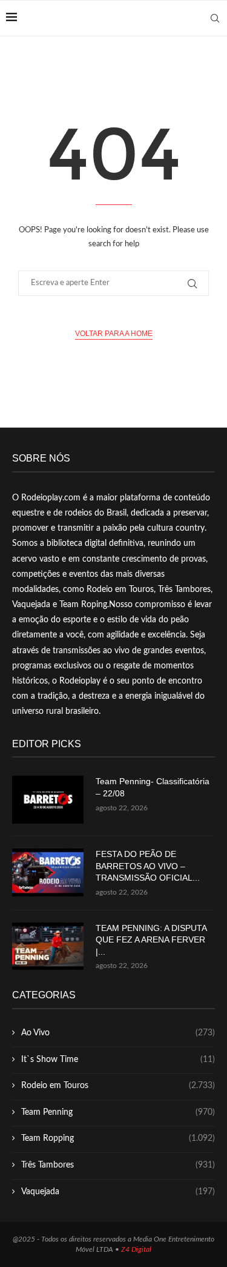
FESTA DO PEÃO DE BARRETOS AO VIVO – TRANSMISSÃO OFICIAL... (148, 865)
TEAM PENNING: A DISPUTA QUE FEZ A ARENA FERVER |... (151, 939)
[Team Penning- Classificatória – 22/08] (48, 800)
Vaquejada (118, 1192)
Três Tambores (118, 1165)
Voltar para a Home (114, 333)
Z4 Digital (136, 1249)
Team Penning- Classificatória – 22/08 (152, 787)
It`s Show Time (118, 1059)
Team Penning (118, 1112)
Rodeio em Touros (118, 1085)
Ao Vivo (118, 1033)
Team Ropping (118, 1138)
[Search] (215, 18)
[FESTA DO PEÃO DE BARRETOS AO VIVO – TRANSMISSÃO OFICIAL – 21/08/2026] (48, 872)
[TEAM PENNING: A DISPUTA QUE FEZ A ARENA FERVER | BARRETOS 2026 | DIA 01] (48, 946)
